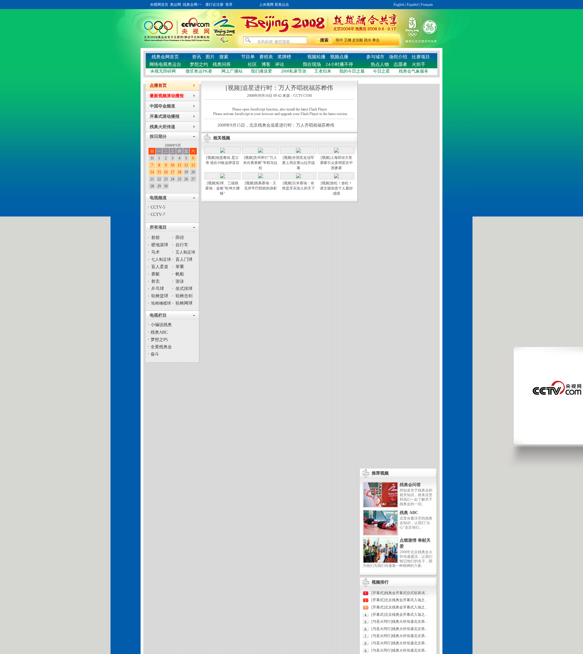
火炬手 (418, 64)
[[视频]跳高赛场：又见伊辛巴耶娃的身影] (260, 177)
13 (193, 165)
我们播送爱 (261, 71)
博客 (266, 64)
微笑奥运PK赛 (199, 71)
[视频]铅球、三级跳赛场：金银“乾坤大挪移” (222, 188)
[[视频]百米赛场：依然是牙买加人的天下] (298, 177)
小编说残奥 (161, 324)
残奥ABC (159, 332)
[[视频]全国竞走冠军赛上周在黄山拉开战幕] (298, 151)
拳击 (376, 40)
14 (152, 172)
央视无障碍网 (163, 71)
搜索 (223, 56)
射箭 (155, 237)
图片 (210, 56)
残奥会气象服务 (413, 71)
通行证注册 (214, 4)
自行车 (182, 245)
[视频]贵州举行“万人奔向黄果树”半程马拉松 (260, 162)
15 (159, 172)
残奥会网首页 (165, 56)
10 (172, 165)
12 (186, 165)
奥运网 (175, 4)
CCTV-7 (158, 214)
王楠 (347, 40)
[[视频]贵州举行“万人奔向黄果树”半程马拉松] (260, 151)
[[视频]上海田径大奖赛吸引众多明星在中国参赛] (336, 151)
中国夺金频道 (162, 106)
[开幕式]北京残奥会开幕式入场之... (399, 600)
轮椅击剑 (184, 296)
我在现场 (312, 64)
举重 (180, 266)
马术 (155, 252)
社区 (252, 64)
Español (412, 4)
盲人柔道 (159, 266)
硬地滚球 (159, 245)
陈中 (339, 40)
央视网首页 (159, 4)
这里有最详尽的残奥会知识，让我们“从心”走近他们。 (416, 523)
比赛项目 (421, 56)
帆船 (180, 274)
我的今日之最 (352, 71)
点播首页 (158, 85)
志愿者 (400, 64)
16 (166, 172)
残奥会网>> (192, 4)
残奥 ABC (409, 512)
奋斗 (155, 354)
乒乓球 (157, 288)
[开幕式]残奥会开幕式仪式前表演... (399, 593)
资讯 (196, 56)
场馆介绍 (398, 56)
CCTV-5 (158, 207)
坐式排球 (184, 288)
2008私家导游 (293, 71)
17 (172, 172)
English (399, 4)
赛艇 (155, 274)
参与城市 (375, 56)
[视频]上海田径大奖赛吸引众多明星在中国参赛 (336, 162)
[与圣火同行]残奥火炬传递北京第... (399, 621)
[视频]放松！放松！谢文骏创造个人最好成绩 (336, 188)
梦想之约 (199, 64)
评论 (279, 64)
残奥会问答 (410, 484)
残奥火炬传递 (162, 126)
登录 (229, 4)
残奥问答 (222, 64)
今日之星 (381, 71)
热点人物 (380, 64)
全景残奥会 (161, 347)
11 (179, 165)
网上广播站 (232, 71)
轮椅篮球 (159, 296)
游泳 (180, 281)
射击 (155, 281)
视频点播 (339, 56)
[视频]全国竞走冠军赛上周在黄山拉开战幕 (298, 162)
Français (427, 4)
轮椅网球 (184, 303)
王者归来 (322, 71)
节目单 (248, 56)
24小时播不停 (339, 64)
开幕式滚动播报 (164, 116)
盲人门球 (184, 259)
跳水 (367, 40)
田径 (180, 237)
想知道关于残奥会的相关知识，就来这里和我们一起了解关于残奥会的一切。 (416, 497)
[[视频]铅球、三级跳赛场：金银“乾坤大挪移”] (222, 177)
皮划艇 (357, 40)
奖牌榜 (284, 56)
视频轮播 (316, 56)
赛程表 (266, 56)
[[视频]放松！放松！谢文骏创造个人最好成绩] (336, 177)
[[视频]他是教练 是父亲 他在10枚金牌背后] (222, 151)
